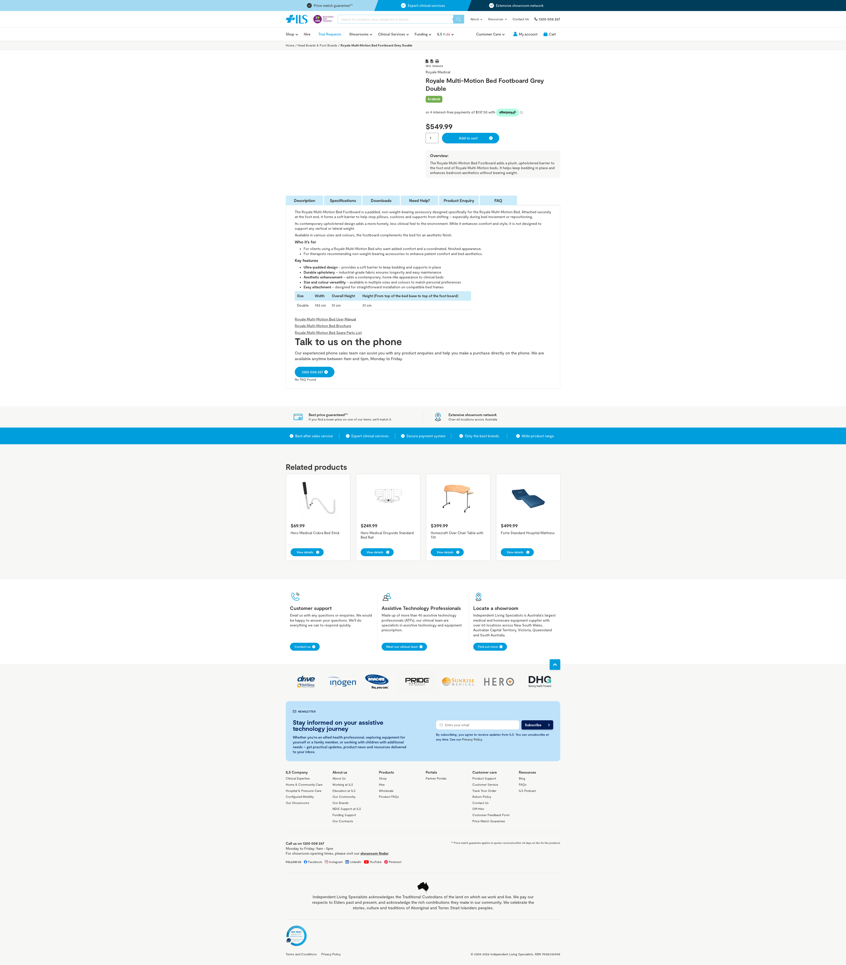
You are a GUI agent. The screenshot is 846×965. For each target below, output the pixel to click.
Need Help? (419, 200)
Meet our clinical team (402, 646)
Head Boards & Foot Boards (317, 45)
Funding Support (344, 815)
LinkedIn (355, 862)
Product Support (484, 778)
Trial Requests (329, 34)
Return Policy (481, 796)
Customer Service (485, 784)
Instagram (336, 862)
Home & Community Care (304, 784)
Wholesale (386, 791)
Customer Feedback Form (491, 815)
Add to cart (468, 138)
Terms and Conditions (301, 954)
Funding (421, 34)
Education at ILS (344, 791)
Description (304, 200)
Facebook (315, 862)
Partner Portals (436, 778)
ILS (443, 34)
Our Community (343, 796)
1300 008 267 (549, 19)
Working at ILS (342, 784)
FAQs (523, 784)
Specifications (343, 200)
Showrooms (359, 34)
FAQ (498, 200)
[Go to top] (555, 664)
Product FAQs (389, 796)
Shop (290, 34)
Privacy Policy (472, 739)
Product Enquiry (459, 200)
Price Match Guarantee (488, 821)
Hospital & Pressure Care (303, 791)
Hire (307, 34)
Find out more (488, 646)
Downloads (381, 200)
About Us (339, 778)
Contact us (303, 646)
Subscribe (533, 725)
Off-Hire (478, 809)
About (475, 19)
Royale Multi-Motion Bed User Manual (325, 319)
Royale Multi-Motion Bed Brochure (323, 326)
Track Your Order (484, 791)
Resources (496, 19)
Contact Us (521, 19)
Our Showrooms (297, 803)
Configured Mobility (300, 796)
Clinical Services (391, 34)
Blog (522, 778)
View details (305, 552)
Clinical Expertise (298, 778)
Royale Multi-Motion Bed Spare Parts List (328, 332)
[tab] (304, 200)
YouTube (376, 862)
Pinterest (395, 862)
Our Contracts (342, 821)
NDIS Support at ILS (346, 809)
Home (290, 45)
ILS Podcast (527, 791)
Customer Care (488, 34)
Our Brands (340, 803)
